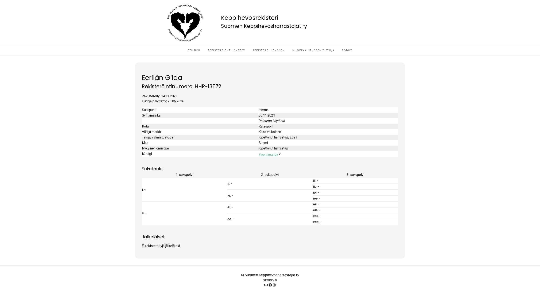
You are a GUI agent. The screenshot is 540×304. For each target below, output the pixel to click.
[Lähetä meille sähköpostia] (266, 285)
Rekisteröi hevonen (269, 50)
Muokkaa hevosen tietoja (313, 50)
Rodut (347, 50)
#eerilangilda (268, 154)
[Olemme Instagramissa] (274, 285)
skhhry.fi (270, 280)
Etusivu (194, 50)
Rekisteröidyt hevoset (226, 50)
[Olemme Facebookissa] (270, 285)
